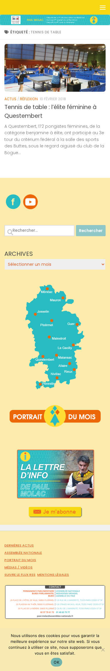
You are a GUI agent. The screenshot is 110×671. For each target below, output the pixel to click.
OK (56, 662)
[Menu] (102, 7)
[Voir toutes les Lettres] (55, 497)
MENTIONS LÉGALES (53, 574)
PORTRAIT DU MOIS (20, 560)
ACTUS (10, 98)
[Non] (103, 650)
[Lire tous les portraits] (55, 424)
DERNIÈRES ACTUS (19, 545)
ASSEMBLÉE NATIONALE (23, 552)
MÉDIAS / (12, 567)
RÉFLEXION (29, 98)
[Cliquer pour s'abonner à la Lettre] (55, 515)
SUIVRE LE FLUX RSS (19, 574)
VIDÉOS (26, 567)
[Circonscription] (55, 387)
